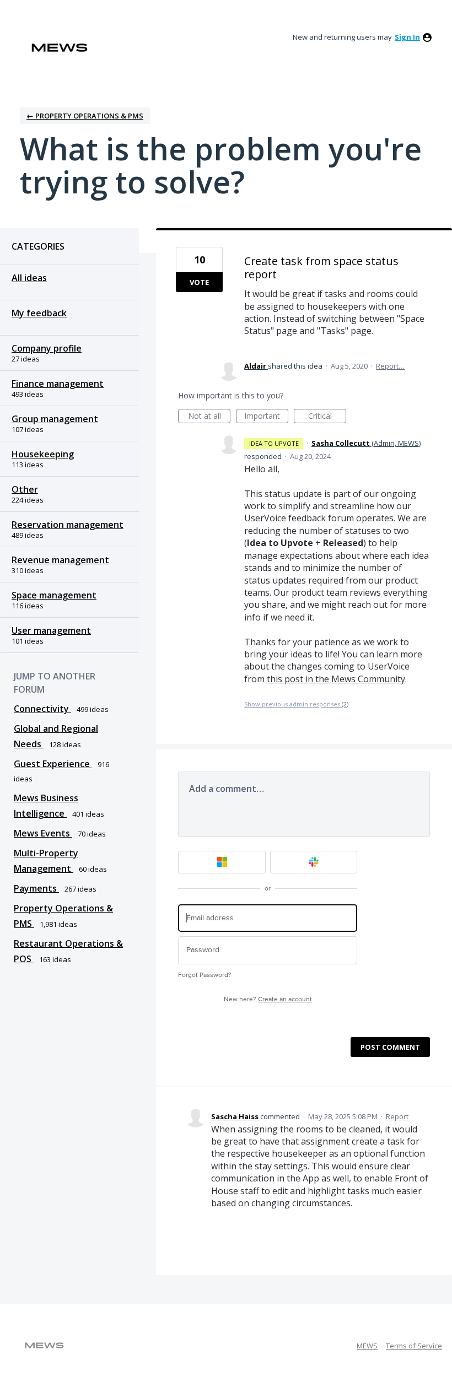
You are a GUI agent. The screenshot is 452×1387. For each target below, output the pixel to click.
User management (51, 630)
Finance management (58, 383)
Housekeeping (43, 454)
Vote (199, 282)
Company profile (47, 348)
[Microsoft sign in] (222, 862)
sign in (407, 37)
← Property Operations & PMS (84, 116)
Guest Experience (53, 764)
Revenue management (60, 560)
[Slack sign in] (314, 862)
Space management (54, 595)
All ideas (29, 278)
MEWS (367, 1346)
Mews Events (43, 833)
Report (397, 1116)
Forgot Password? (205, 975)
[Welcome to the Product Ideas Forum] (59, 47)
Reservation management (67, 525)
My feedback (39, 313)
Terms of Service (414, 1346)
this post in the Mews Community (336, 679)
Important (266, 417)
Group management (55, 419)
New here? (268, 999)
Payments (36, 888)
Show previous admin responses (296, 704)
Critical (327, 417)
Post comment (390, 1047)
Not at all (209, 417)
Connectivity (42, 709)
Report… (390, 366)
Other (25, 489)
